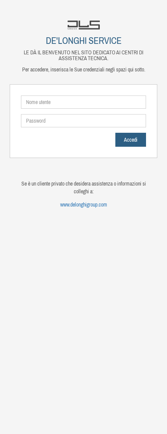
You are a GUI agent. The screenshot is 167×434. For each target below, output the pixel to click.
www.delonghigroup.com (83, 204)
